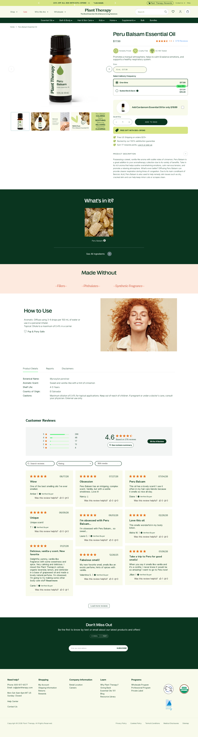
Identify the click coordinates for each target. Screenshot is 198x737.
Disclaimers (67, 368)
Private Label (137, 691)
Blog (102, 693)
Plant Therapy (29, 723)
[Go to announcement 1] (74, 5)
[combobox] (152, 12)
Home (113, 20)
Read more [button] (52, 580)
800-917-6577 (21, 685)
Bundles (153, 20)
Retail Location (76, 685)
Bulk (143, 20)
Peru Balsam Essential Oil (27, 27)
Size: (115, 64)
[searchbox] (40, 463)
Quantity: (117, 117)
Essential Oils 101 (108, 691)
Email (95, 636)
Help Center (12, 701)
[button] (179, 3)
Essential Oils (47, 20)
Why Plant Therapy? (109, 685)
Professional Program (140, 688)
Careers (73, 688)
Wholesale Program (140, 685)
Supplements (128, 20)
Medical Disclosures (171, 723)
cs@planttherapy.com (23, 687)
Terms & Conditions (152, 723)
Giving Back (105, 688)
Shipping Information (47, 688)
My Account (43, 685)
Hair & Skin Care (85, 20)
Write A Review (157, 441)
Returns (41, 691)
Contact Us (12, 706)
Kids (101, 20)
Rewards (42, 693)
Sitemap (186, 723)
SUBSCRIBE (122, 648)
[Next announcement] (115, 3)
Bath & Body (65, 20)
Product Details (30, 368)
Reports (50, 368)
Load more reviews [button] (99, 606)
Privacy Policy (121, 723)
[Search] (166, 12)
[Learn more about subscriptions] (137, 91)
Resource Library (108, 696)
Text (105, 636)
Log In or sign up (145, 145)
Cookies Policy (136, 723)
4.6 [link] (170, 41)
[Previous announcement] (39, 3)
